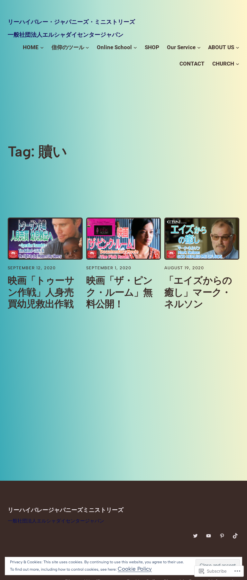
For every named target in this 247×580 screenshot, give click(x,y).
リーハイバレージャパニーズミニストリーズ (66, 509)
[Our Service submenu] (199, 47)
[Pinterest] (222, 536)
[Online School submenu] (135, 47)
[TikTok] (235, 536)
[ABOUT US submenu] (237, 47)
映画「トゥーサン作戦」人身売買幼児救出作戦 (41, 292)
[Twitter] (195, 536)
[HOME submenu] (42, 47)
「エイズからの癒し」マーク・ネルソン (198, 292)
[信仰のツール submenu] (87, 47)
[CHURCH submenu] (237, 64)
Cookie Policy (135, 569)
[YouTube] (209, 536)
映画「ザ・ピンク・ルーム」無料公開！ (119, 292)
